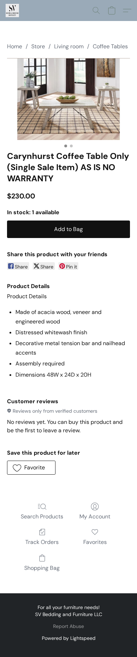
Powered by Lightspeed (69, 638)
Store (38, 46)
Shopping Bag (42, 568)
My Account (94, 516)
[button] (13, 10)
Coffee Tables (110, 46)
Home (14, 46)
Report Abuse (68, 626)
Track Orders (42, 542)
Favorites (95, 542)
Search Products (42, 516)
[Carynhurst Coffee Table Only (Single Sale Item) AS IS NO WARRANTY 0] (68, 99)
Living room (69, 46)
